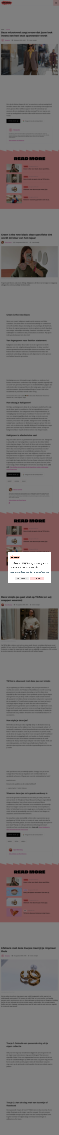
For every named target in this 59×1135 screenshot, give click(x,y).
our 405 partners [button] (25, 562)
